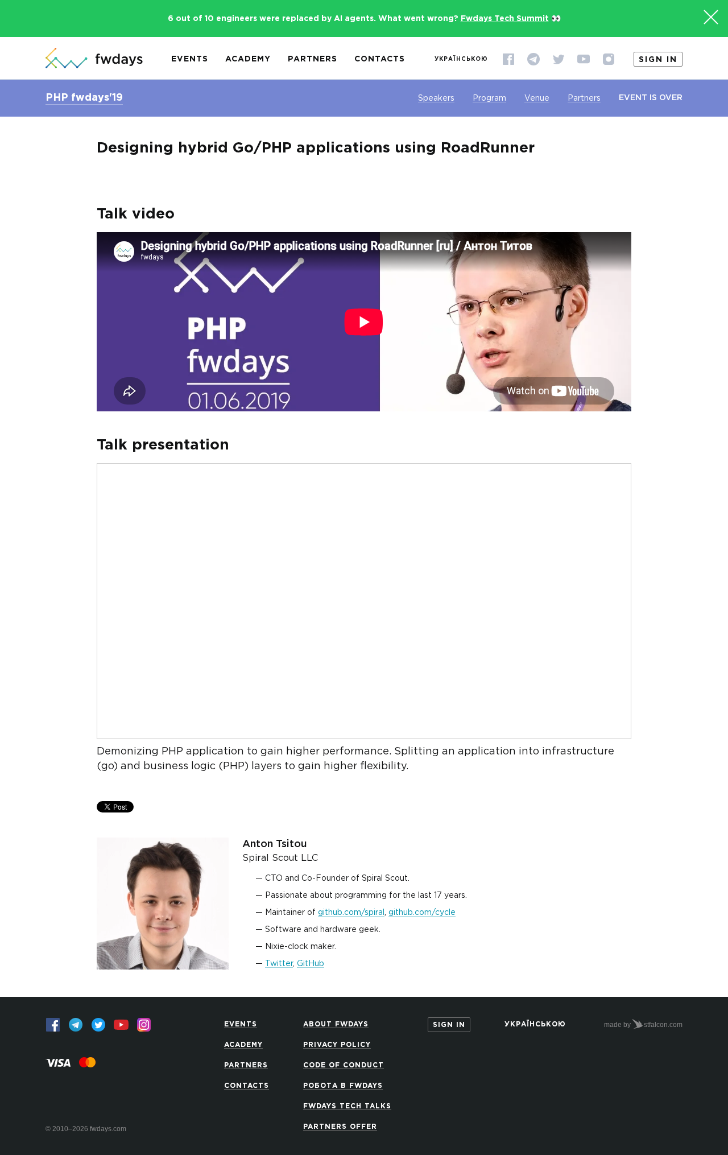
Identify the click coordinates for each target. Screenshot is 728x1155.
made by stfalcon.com (643, 1025)
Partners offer (340, 1127)
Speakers (436, 98)
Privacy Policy (337, 1045)
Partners (312, 59)
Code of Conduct (343, 1065)
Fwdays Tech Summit (505, 18)
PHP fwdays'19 (84, 97)
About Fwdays (336, 1024)
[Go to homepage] (94, 59)
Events (189, 59)
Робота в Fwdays (343, 1086)
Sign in (658, 59)
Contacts (379, 59)
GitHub (310, 963)
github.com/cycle (422, 912)
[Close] (710, 17)
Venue (536, 98)
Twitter (279, 963)
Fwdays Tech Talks (347, 1106)
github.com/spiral (351, 912)
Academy (248, 59)
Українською (461, 59)
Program (489, 98)
